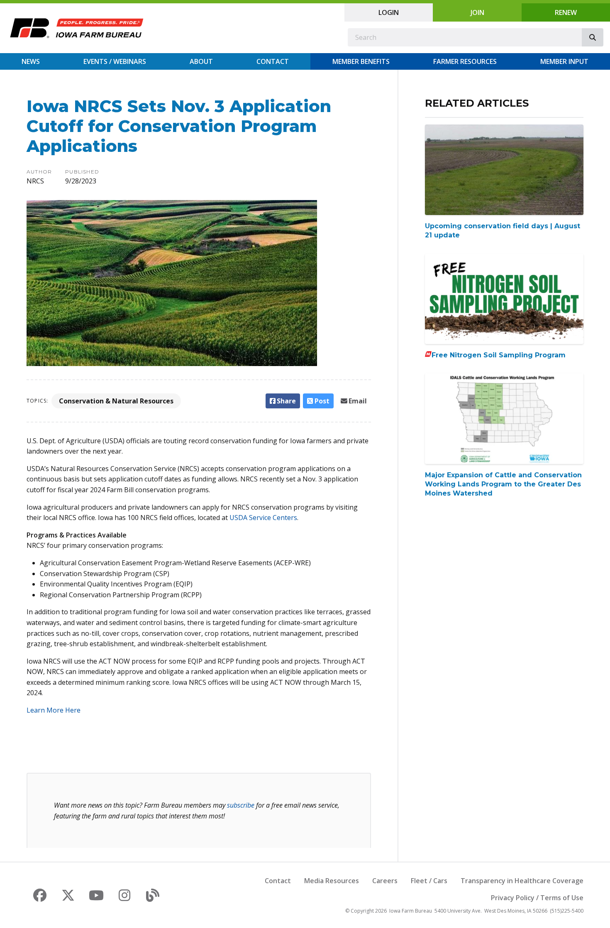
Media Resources (331, 880)
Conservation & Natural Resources (116, 400)
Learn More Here (54, 710)
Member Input (564, 61)
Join (477, 12)
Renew (566, 12)
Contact (272, 61)
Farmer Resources (465, 61)
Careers (385, 880)
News (31, 61)
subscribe (240, 805)
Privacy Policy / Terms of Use (537, 897)
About (201, 61)
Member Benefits (361, 61)
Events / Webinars (114, 61)
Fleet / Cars (429, 880)
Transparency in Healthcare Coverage (522, 880)
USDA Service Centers (263, 517)
